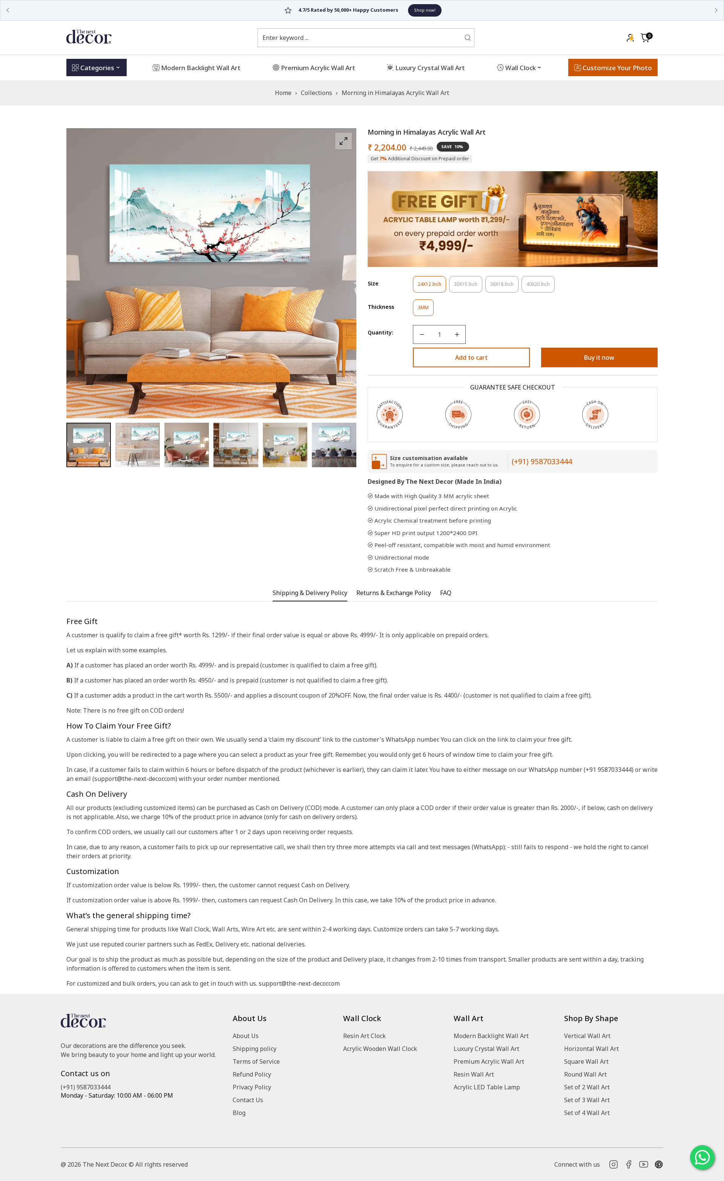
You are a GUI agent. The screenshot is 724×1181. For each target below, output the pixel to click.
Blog (239, 1113)
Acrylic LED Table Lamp (487, 1087)
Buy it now (599, 357)
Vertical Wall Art (587, 1036)
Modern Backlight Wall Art (491, 1036)
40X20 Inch (540, 287)
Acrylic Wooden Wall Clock (380, 1048)
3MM (426, 310)
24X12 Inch (432, 287)
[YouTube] (643, 1164)
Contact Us (248, 1100)
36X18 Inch (504, 287)
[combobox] (361, 38)
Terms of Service (256, 1061)
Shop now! (398, 10)
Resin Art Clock (364, 1036)
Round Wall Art (585, 1074)
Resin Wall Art (474, 1074)
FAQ (445, 593)
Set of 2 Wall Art (587, 1087)
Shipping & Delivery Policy (310, 593)
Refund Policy (252, 1074)
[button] (645, 37)
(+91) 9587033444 (542, 461)
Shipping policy (254, 1048)
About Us (246, 1036)
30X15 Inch (468, 287)
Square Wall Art (586, 1061)
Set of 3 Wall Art (587, 1100)
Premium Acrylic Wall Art (489, 1061)
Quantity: (380, 332)
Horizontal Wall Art (591, 1048)
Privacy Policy (252, 1087)
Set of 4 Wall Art (587, 1113)
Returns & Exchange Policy (393, 593)
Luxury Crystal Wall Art (486, 1048)
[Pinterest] (658, 1164)
